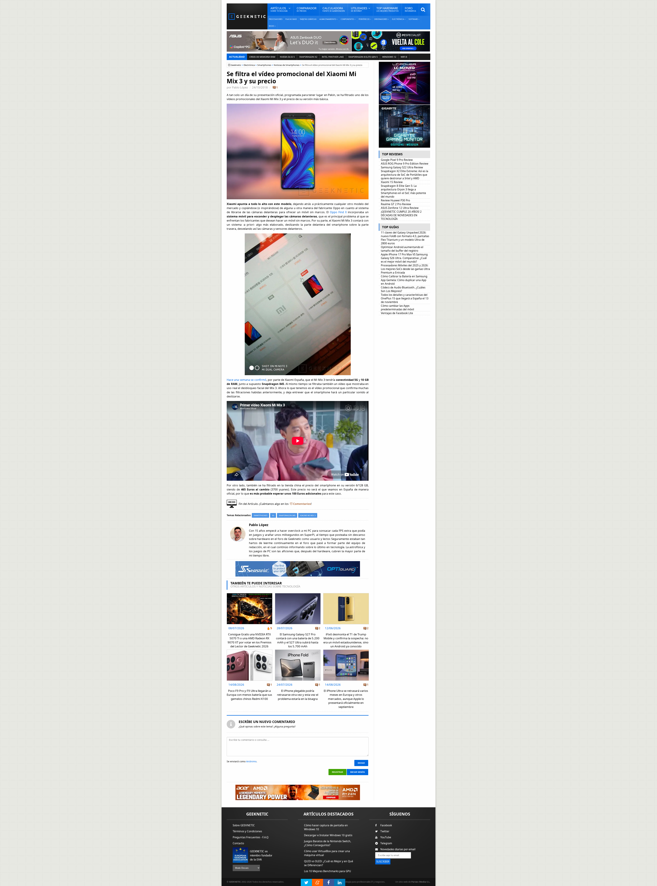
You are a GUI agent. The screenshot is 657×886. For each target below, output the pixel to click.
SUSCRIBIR (382, 861)
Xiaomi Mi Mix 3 (307, 515)
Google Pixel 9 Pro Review (397, 160)
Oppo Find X (338, 212)
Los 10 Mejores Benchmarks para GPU (327, 871)
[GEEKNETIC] (247, 16)
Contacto (238, 843)
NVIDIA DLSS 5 (287, 56)
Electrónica (249, 65)
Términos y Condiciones (247, 831)
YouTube (385, 837)
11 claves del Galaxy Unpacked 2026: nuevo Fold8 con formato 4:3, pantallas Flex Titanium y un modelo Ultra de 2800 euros (405, 238)
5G (273, 515)
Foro (410, 9)
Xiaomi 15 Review (392, 182)
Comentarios (302, 504)
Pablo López (240, 87)
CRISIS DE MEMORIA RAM (262, 56)
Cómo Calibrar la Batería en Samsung (404, 276)
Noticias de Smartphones (286, 65)
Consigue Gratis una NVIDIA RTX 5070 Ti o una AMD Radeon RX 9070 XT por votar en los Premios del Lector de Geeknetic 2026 (249, 640)
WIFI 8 (404, 56)
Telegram (386, 843)
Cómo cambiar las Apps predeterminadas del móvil (397, 307)
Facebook (386, 825)
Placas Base (291, 19)
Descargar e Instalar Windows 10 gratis (328, 835)
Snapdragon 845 (287, 515)
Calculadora (334, 9)
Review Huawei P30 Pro (395, 200)
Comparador (306, 9)
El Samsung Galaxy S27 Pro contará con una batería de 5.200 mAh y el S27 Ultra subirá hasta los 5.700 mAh (297, 640)
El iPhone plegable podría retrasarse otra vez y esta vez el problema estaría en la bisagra (297, 695)
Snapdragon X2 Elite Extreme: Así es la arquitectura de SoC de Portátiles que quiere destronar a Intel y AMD (404, 174)
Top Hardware (387, 9)
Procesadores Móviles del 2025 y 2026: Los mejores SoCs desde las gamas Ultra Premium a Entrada (405, 269)
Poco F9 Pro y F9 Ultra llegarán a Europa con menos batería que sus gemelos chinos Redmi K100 (249, 695)
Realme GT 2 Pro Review (396, 204)
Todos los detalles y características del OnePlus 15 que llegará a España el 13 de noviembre (404, 298)
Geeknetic (236, 65)
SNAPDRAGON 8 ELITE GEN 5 (363, 56)
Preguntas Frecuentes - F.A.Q (250, 837)
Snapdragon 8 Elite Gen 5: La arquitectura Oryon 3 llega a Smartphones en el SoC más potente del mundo (403, 191)
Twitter (384, 831)
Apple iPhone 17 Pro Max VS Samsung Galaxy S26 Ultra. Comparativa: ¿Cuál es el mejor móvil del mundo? (404, 258)
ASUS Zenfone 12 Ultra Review (399, 208)
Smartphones (264, 65)
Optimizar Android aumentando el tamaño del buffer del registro (402, 249)
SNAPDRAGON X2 (308, 56)
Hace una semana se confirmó (246, 380)
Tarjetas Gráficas (308, 19)
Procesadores (275, 19)
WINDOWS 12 (389, 56)
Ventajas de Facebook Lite (397, 313)
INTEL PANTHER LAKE (333, 56)
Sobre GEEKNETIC (244, 825)
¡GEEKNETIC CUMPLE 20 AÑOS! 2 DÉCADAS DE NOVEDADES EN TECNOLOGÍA (401, 215)
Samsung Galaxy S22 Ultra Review (402, 167)
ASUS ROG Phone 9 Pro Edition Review (404, 163)
